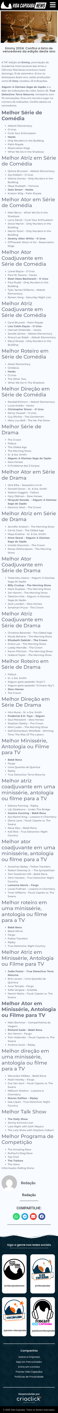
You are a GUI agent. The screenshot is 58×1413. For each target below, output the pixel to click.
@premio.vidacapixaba (15, 1330)
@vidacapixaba (42, 1285)
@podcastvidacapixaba (43, 1330)
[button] (16, 1216)
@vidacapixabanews (14, 1285)
